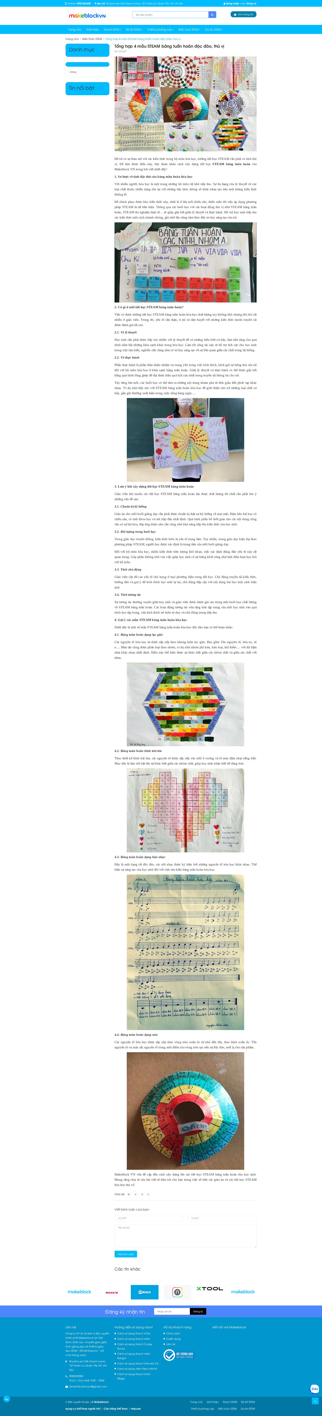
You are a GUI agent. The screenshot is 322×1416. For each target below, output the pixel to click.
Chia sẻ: (120, 1194)
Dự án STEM (213, 29)
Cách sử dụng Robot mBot (133, 1338)
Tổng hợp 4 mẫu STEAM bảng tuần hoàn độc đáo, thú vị (169, 46)
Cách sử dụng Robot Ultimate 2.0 (137, 1363)
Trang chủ (74, 29)
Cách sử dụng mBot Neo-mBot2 (137, 1368)
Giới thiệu (92, 29)
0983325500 (84, 3)
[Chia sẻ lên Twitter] (135, 1193)
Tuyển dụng (173, 1338)
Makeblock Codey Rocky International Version (33, 1403)
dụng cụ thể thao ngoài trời (82, 1408)
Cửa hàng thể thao (116, 1408)
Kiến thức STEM (189, 29)
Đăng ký (251, 3)
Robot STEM (112, 29)
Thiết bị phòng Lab (160, 29)
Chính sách (173, 1333)
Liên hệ (170, 1344)
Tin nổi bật (81, 87)
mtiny (73, 72)
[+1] (148, 1193)
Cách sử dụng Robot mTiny (134, 1333)
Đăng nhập (232, 3)
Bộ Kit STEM (133, 29)
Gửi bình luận (126, 1254)
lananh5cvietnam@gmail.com (88, 1386)
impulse (136, 1408)
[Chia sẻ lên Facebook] (128, 1193)
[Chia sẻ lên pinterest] (142, 1193)
